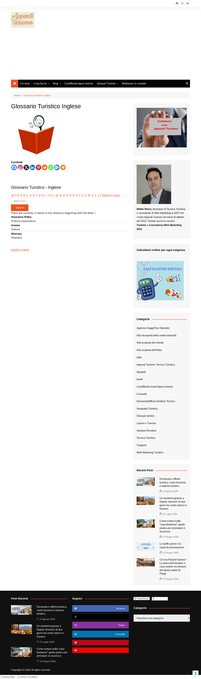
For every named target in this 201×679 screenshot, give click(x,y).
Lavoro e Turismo (146, 423)
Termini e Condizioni (28, 677)
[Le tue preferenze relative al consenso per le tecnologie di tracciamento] (195, 673)
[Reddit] (44, 167)
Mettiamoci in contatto (134, 83)
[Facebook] (14, 167)
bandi (140, 379)
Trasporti (141, 445)
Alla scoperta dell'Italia (149, 350)
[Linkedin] (32, 167)
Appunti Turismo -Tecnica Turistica (156, 364)
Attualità (141, 372)
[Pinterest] (38, 167)
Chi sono (25, 83)
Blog (55, 83)
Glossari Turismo (106, 83)
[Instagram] (20, 167)
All (12, 195)
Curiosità (142, 394)
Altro (139, 357)
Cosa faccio (40, 83)
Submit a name (111, 195)
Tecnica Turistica (146, 438)
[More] (63, 167)
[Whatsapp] (51, 167)
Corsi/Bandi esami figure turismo (155, 386)
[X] (26, 167)
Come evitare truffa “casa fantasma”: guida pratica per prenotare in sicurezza (52, 652)
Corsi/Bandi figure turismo (78, 83)
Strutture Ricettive (146, 430)
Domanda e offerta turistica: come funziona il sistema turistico (173, 482)
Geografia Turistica (147, 408)
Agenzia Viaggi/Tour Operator (153, 328)
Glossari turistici (145, 416)
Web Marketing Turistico (150, 452)
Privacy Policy (9, 677)
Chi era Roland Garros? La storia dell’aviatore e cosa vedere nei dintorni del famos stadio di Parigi (173, 566)
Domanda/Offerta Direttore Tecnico (156, 401)
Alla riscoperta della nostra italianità (156, 335)
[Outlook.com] (57, 167)
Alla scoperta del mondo (150, 342)
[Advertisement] (100, 56)
